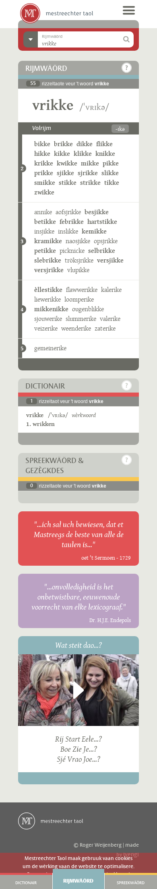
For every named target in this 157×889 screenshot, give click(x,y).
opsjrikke (106, 241)
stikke (67, 182)
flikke (104, 144)
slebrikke (47, 260)
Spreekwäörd (131, 883)
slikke (110, 173)
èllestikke (48, 289)
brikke (63, 144)
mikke (90, 163)
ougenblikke (88, 309)
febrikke (72, 221)
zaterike (105, 328)
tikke (111, 182)
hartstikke (102, 221)
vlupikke (78, 270)
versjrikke (49, 270)
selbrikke (101, 250)
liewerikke (47, 299)
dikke (84, 144)
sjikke (65, 173)
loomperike (79, 299)
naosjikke (78, 241)
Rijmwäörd (78, 881)
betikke (45, 221)
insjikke (44, 231)
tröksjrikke (79, 260)
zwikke (44, 192)
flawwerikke (81, 289)
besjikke (97, 212)
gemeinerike (50, 348)
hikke (42, 153)
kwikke (67, 163)
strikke (90, 182)
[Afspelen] (78, 690)
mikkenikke (51, 309)
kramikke (48, 241)
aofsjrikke (68, 212)
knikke (105, 153)
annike (43, 212)
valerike (110, 318)
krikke (43, 163)
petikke (45, 250)
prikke (43, 173)
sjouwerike (48, 318)
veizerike (46, 328)
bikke (42, 144)
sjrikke (88, 173)
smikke (44, 182)
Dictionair (26, 883)
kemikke (94, 231)
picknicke (72, 250)
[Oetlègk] (127, 68)
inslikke (68, 231)
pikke (111, 163)
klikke (83, 153)
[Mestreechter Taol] (56, 13)
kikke (62, 153)
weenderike (76, 328)
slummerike (81, 318)
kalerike (111, 289)
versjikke (110, 260)
